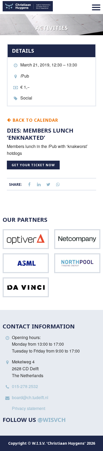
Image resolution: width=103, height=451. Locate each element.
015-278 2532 (25, 386)
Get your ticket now (33, 165)
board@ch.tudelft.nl (30, 397)
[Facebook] (29, 185)
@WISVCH (52, 419)
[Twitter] (48, 185)
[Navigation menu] (96, 7)
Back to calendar (34, 120)
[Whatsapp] (58, 185)
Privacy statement (28, 408)
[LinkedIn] (39, 185)
